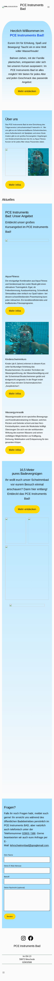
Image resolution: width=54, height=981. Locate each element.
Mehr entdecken (27, 91)
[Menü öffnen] (48, 7)
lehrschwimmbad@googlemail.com (29, 845)
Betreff (6, 877)
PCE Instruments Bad (31, 7)
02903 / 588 (28, 833)
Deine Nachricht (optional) (14, 888)
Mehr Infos (15, 184)
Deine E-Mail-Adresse (12, 866)
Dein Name (8, 855)
